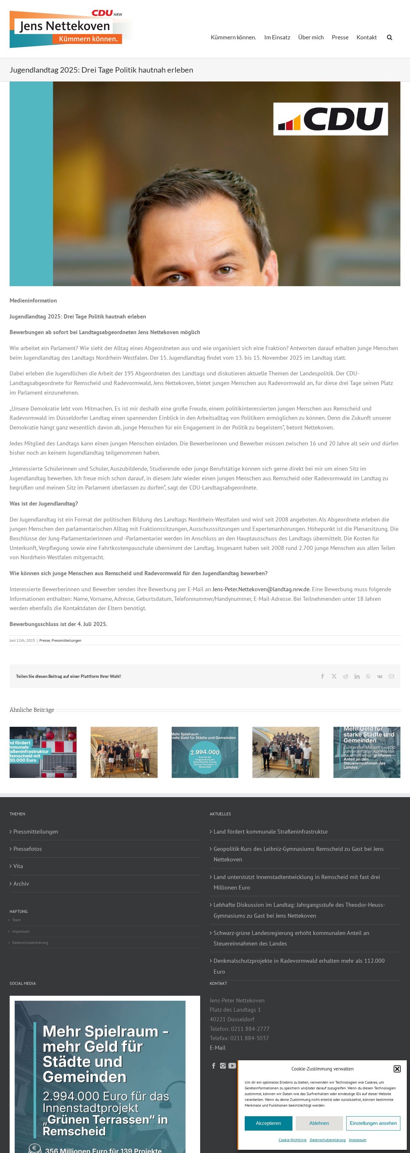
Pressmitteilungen (66, 640)
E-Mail (218, 1047)
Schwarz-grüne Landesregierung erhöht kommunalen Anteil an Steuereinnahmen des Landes (291, 938)
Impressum (357, 1139)
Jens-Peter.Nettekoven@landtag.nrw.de (261, 589)
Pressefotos (27, 848)
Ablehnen (319, 1123)
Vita (18, 866)
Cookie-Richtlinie (293, 1139)
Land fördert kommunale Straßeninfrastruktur (271, 831)
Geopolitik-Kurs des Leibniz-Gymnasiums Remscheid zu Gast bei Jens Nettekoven (299, 854)
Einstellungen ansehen (373, 1123)
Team (16, 919)
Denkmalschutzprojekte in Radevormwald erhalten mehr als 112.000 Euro (299, 966)
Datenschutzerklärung (328, 1139)
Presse (44, 640)
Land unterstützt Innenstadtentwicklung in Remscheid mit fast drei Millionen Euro (297, 882)
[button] (397, 1069)
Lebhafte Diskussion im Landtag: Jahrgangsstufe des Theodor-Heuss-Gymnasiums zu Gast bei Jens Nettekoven (299, 910)
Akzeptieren (268, 1123)
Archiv (21, 883)
